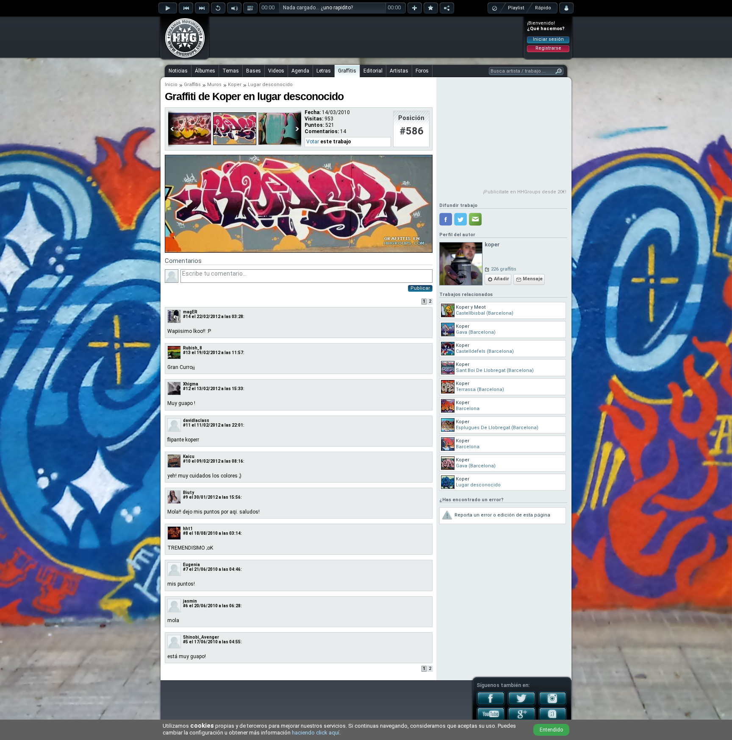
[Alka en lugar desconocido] (189, 143)
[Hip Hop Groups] (182, 57)
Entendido (551, 730)
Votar (312, 142)
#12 (187, 388)
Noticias (178, 71)
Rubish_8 (192, 348)
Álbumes (205, 71)
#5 (185, 641)
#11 (187, 425)
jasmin (190, 601)
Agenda (300, 71)
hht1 (188, 528)
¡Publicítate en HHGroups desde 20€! (524, 192)
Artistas (399, 71)
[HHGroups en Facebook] (491, 704)
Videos (276, 71)
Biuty (188, 492)
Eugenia (191, 564)
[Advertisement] (366, 37)
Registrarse (548, 48)
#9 (185, 497)
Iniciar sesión (548, 39)
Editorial (373, 71)
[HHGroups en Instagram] (552, 704)
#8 (185, 533)
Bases (253, 71)
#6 (185, 605)
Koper (234, 84)
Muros (214, 84)
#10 (187, 461)
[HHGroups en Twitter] (521, 704)
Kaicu (188, 456)
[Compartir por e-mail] (475, 219)
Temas (230, 71)
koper (492, 244)
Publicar (420, 288)
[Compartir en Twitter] (460, 219)
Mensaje (533, 279)
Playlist (516, 8)
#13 (187, 352)
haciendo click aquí (315, 732)
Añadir (501, 279)
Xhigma (190, 384)
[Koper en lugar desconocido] (234, 143)
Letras (323, 71)
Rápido (543, 8)
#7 (185, 569)
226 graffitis (503, 269)
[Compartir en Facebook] (445, 219)
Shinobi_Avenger (201, 637)
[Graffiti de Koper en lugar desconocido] (299, 251)
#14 (187, 316)
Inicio (171, 84)
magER (190, 312)
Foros (422, 71)
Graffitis (347, 71)
